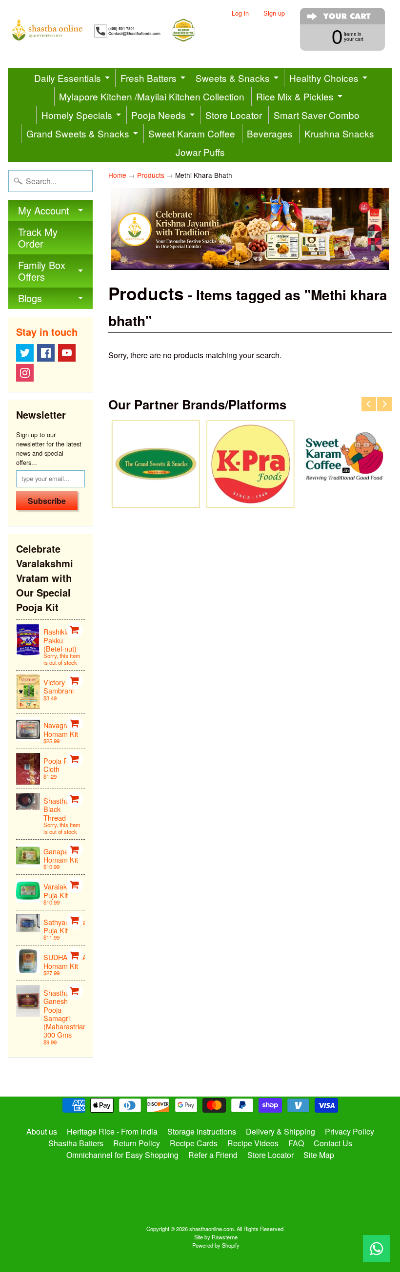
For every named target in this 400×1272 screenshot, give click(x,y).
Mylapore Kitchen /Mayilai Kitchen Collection (151, 96)
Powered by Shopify (216, 1245)
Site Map (318, 1154)
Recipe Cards (194, 1143)
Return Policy (136, 1143)
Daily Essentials (67, 77)
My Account (43, 210)
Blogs (30, 298)
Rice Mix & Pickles (295, 96)
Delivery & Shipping (280, 1131)
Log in (240, 13)
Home (117, 175)
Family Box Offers (41, 271)
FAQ (296, 1143)
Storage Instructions (201, 1131)
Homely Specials (76, 114)
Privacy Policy (349, 1131)
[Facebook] (46, 353)
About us (41, 1131)
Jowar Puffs (200, 151)
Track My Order (38, 238)
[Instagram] (25, 373)
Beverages (270, 133)
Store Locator (233, 114)
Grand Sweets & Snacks (77, 133)
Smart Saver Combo (317, 114)
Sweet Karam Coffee (191, 133)
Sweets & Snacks (233, 77)
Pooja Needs (158, 114)
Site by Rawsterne (216, 1237)
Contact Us (333, 1143)
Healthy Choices (324, 77)
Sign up (274, 13)
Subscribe (47, 500)
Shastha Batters (75, 1143)
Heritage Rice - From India (112, 1131)
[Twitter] (25, 353)
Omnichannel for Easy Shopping (122, 1154)
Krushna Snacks (339, 133)
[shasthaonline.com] (112, 30)
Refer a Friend (213, 1154)
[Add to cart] (74, 630)
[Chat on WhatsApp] (376, 1248)
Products (150, 175)
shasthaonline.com (211, 1229)
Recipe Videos (253, 1143)
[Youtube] (67, 353)
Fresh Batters (148, 77)
